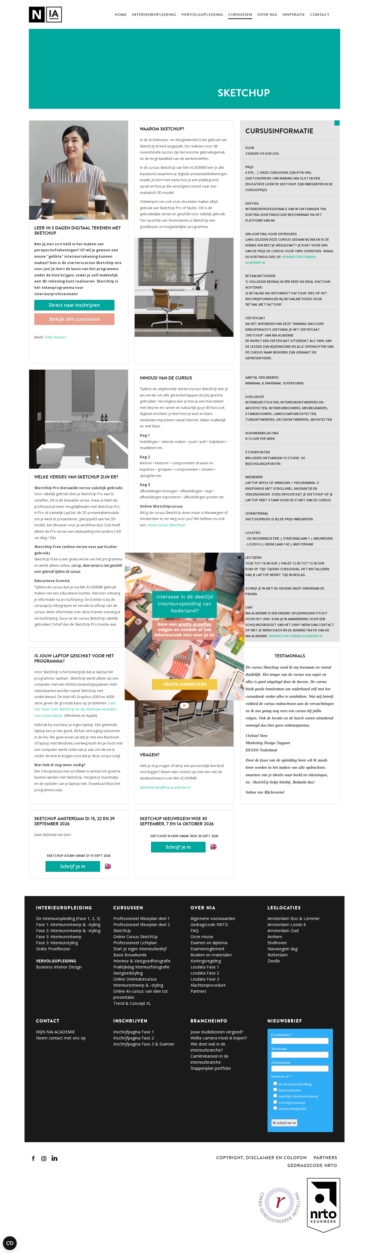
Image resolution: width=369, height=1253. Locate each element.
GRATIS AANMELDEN (184, 684)
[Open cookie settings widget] (10, 1243)
